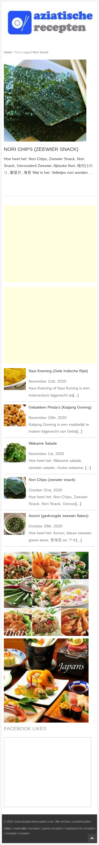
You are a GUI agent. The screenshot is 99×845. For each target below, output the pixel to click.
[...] (76, 395)
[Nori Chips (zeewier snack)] (49, 101)
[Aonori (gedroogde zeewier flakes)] (15, 524)
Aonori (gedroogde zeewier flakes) (59, 516)
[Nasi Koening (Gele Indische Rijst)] (15, 379)
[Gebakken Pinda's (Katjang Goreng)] (15, 415)
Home (8, 52)
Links (7, 828)
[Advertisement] (50, 244)
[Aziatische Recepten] (49, 22)
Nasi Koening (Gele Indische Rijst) (58, 371)
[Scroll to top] (92, 838)
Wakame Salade (43, 443)
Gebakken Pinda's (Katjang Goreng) (60, 407)
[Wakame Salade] (15, 451)
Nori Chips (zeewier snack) (41, 149)
